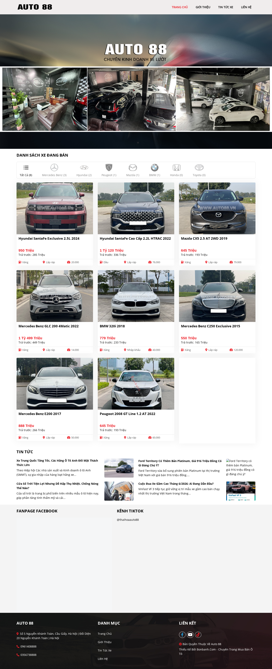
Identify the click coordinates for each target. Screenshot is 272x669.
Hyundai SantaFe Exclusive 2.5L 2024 (49, 238)
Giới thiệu (105, 642)
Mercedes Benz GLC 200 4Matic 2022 (49, 326)
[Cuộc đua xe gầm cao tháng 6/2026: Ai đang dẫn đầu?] (240, 491)
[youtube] (190, 635)
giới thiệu (203, 7)
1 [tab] (134, 143)
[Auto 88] (36, 7)
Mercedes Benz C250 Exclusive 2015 (210, 326)
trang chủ (180, 7)
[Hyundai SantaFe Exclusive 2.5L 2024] (55, 208)
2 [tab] (138, 143)
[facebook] (182, 635)
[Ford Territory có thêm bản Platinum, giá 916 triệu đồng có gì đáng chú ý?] (240, 467)
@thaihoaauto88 (128, 520)
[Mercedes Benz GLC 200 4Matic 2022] (55, 296)
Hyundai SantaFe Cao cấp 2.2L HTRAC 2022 (135, 238)
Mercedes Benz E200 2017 (40, 413)
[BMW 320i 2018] (136, 296)
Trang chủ (105, 634)
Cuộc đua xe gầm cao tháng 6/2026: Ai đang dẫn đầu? (176, 484)
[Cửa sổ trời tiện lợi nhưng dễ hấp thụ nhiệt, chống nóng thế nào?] (119, 491)
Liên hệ (103, 659)
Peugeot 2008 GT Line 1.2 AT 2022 (127, 413)
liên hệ (246, 7)
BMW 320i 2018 (112, 326)
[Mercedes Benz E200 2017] (55, 384)
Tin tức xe (105, 650)
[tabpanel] (136, 81)
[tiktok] (198, 635)
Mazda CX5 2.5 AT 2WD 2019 (204, 238)
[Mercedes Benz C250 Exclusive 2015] (217, 296)
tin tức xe (225, 7)
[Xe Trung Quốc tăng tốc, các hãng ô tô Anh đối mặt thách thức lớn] (119, 468)
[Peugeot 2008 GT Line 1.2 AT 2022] (136, 384)
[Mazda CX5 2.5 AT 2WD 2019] (217, 208)
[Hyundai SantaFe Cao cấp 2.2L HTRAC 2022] (136, 208)
